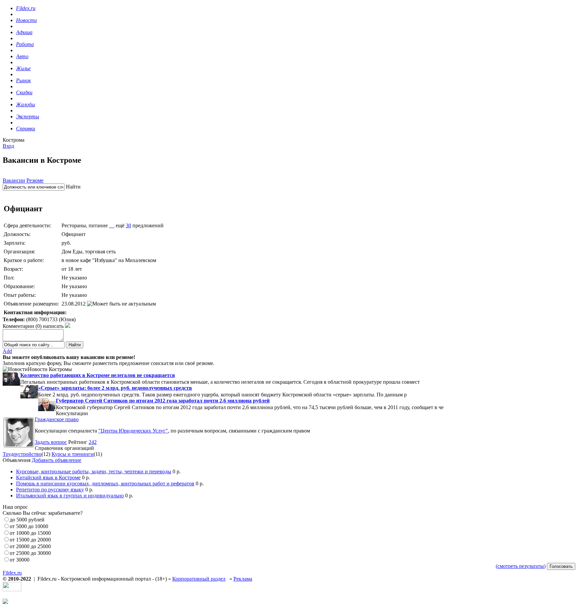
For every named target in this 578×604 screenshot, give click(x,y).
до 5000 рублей (27, 519)
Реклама (242, 579)
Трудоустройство (22, 454)
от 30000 (19, 560)
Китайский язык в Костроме (48, 477)
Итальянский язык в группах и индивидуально (70, 495)
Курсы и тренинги (73, 454)
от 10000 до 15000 (30, 533)
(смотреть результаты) (521, 566)
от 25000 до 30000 (30, 553)
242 (93, 442)
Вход (8, 146)
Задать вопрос (51, 442)
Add (7, 351)
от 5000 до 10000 (29, 526)
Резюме (34, 180)
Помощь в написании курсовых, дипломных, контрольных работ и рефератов (105, 483)
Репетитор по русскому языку (50, 489)
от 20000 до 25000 (30, 546)
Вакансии (14, 180)
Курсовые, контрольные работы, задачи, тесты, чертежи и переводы (93, 471)
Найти (73, 187)
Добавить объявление (56, 460)
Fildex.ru (12, 573)
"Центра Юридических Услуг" (133, 431)
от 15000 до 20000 (30, 539)
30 (128, 225)
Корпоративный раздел (198, 579)
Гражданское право (57, 419)
